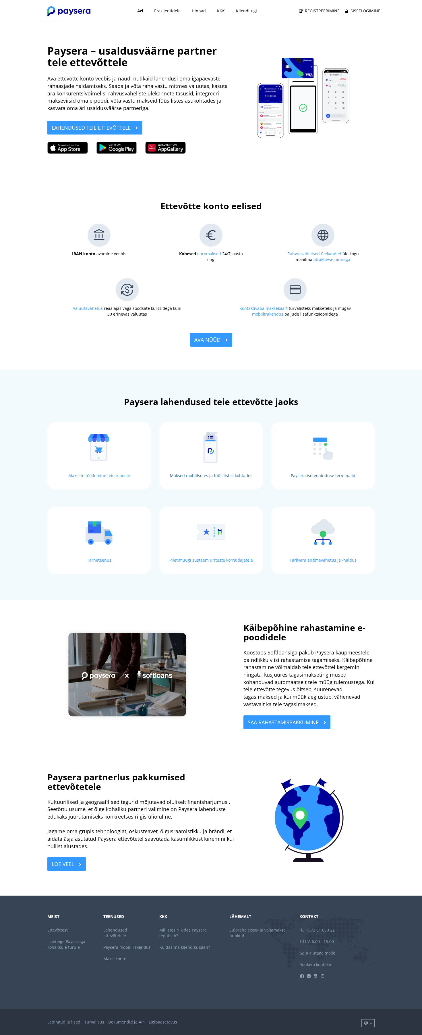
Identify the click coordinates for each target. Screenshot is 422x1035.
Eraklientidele (167, 11)
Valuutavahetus (88, 308)
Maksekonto (114, 958)
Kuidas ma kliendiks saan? (184, 947)
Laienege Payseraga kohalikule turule (66, 944)
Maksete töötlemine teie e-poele (99, 475)
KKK (221, 11)
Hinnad (199, 11)
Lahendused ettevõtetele (115, 932)
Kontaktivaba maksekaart (263, 308)
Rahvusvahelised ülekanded (314, 253)
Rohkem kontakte (315, 964)
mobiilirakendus (267, 314)
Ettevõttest (57, 930)
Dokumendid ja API (126, 1022)
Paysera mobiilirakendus (127, 947)
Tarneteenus (99, 560)
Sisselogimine (364, 11)
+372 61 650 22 (320, 930)
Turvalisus (94, 1022)
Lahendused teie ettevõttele (92, 127)
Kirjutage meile (320, 953)
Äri (140, 11)
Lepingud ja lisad (63, 1022)
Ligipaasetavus (163, 1022)
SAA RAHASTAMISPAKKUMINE (284, 722)
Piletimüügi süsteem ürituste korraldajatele (211, 560)
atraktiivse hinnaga (331, 259)
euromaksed (209, 253)
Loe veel (64, 864)
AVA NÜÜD (208, 339)
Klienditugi (246, 11)
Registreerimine (322, 11)
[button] (368, 1023)
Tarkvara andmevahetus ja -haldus (323, 560)
